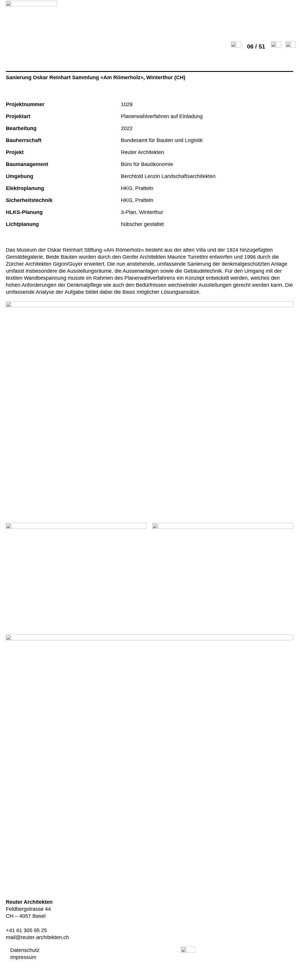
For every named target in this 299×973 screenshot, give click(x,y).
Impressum (23, 957)
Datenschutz (24, 950)
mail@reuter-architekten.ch (37, 937)
